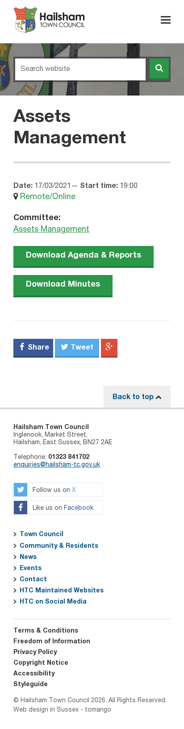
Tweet (81, 347)
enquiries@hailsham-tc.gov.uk (56, 465)
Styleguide (30, 684)
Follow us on (53, 490)
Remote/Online (47, 197)
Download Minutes (63, 284)
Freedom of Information (51, 641)
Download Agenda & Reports (83, 255)
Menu (166, 20)
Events (31, 568)
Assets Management (51, 229)
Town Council (41, 534)
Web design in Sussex (46, 710)
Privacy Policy (35, 652)
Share (37, 347)
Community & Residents (59, 546)
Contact (33, 579)
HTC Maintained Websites (62, 590)
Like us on (62, 508)
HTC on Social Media (53, 602)
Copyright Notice (40, 663)
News (28, 557)
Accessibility (33, 674)
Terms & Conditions (45, 631)
